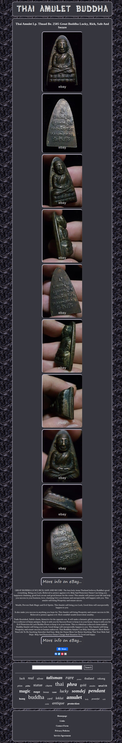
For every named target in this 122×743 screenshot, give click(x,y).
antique (58, 703)
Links (62, 721)
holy (86, 699)
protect (79, 679)
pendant (96, 690)
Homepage (62, 716)
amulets (92, 686)
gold (83, 685)
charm (49, 685)
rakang (101, 678)
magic (24, 691)
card (49, 698)
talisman (54, 677)
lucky (64, 691)
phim (19, 686)
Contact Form (62, 726)
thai (59, 684)
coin (47, 704)
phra (72, 684)
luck (22, 678)
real (31, 678)
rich (104, 699)
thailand (89, 678)
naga (37, 691)
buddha (36, 697)
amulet (74, 697)
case (54, 692)
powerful (95, 699)
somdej (78, 690)
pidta (28, 686)
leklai (59, 698)
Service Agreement (62, 735)
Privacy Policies (62, 731)
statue (37, 685)
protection (73, 703)
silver (40, 678)
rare (70, 677)
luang (22, 698)
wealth (102, 685)
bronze (46, 692)
